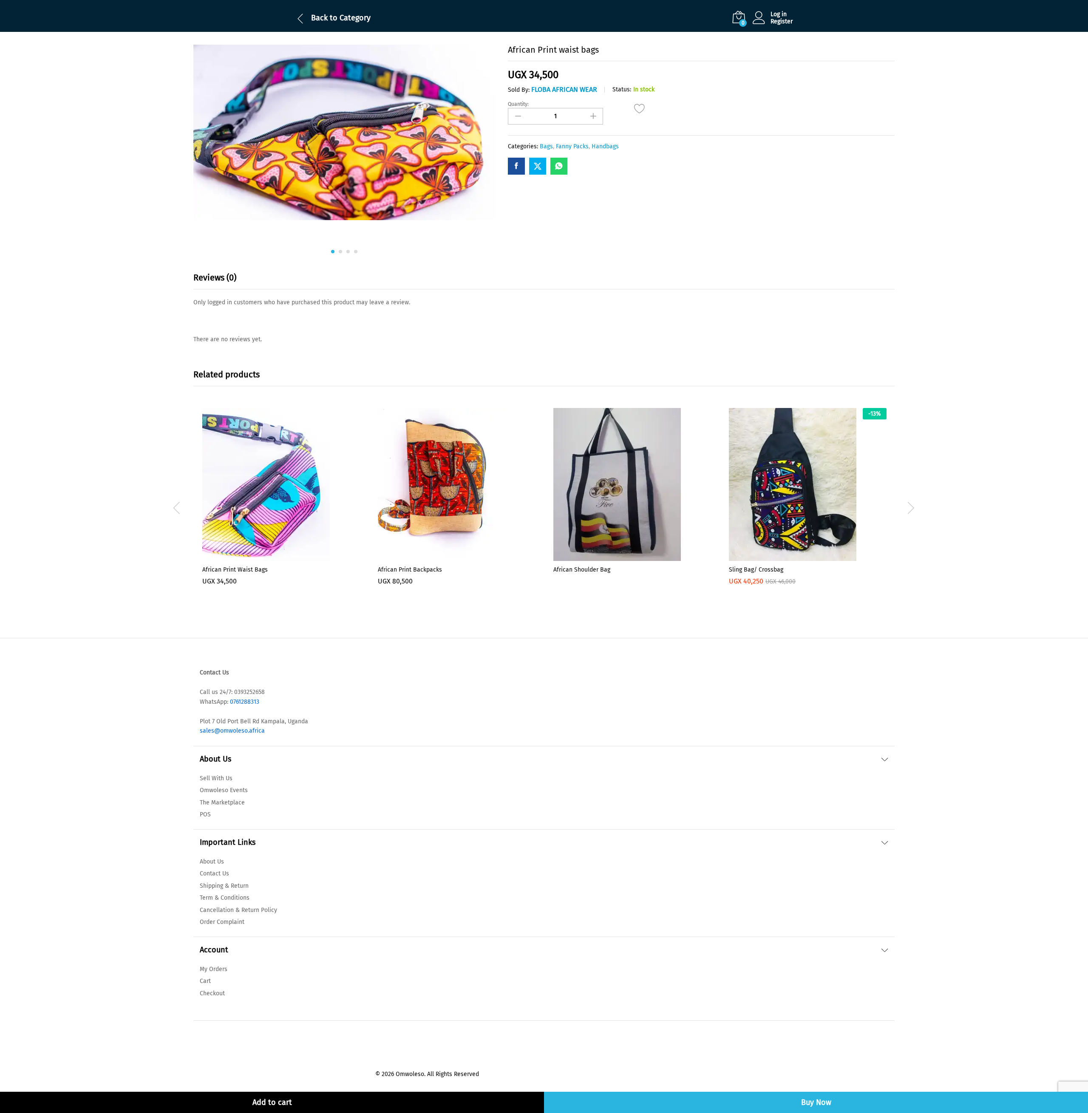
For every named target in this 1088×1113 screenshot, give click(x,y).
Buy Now (816, 1102)
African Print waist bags (235, 569)
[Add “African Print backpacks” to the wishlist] (457, 556)
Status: (621, 89)
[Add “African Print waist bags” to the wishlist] (639, 113)
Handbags (605, 146)
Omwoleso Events (224, 790)
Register (782, 21)
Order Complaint (222, 922)
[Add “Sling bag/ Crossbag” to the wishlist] (808, 556)
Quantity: (518, 104)
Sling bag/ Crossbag (756, 569)
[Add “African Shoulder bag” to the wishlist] (632, 556)
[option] (281, 508)
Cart (205, 981)
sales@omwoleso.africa (232, 730)
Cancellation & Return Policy (238, 910)
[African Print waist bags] (516, 166)
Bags (546, 146)
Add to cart (272, 1102)
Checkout (212, 993)
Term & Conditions (224, 897)
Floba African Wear (564, 89)
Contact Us (214, 873)
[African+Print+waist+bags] (537, 166)
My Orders (213, 969)
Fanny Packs (572, 146)
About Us (212, 861)
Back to (324, 18)
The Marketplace (222, 802)
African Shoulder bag (581, 569)
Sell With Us (216, 778)
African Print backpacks (410, 569)
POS (205, 814)
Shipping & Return (224, 885)
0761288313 (243, 701)
